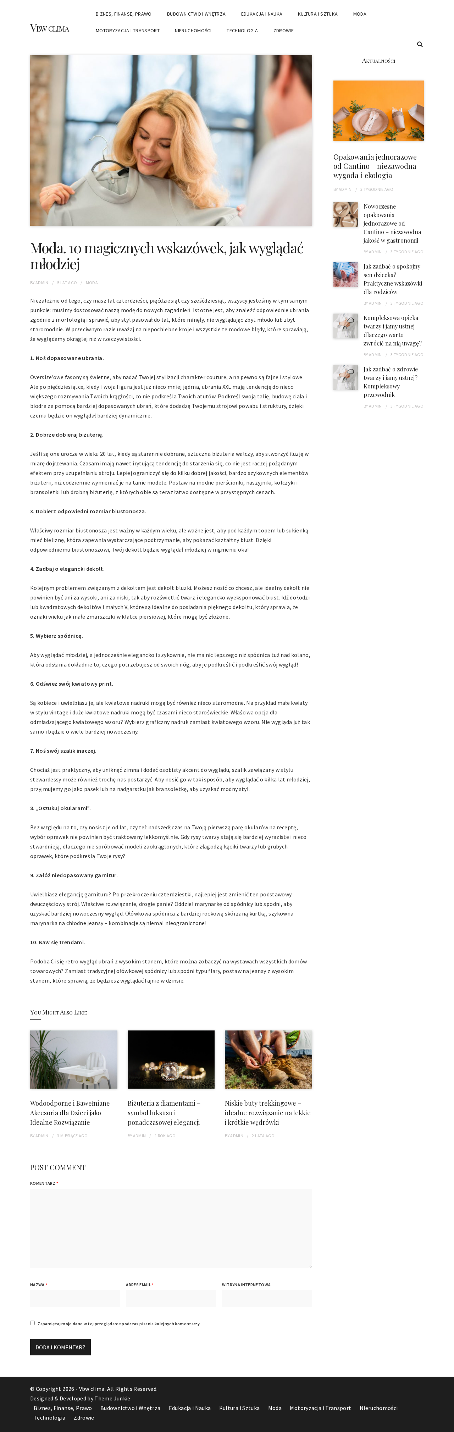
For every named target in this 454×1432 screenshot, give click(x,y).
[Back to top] (447, 1425)
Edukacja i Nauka (262, 14)
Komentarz (44, 1183)
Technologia (242, 30)
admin (42, 282)
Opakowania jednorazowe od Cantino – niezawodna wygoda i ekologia (375, 166)
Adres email (140, 1284)
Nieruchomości (193, 30)
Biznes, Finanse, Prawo (124, 14)
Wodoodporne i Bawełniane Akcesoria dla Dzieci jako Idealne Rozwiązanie (70, 1113)
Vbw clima (49, 27)
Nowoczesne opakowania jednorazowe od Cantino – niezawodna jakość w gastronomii (392, 223)
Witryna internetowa (246, 1284)
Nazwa (38, 1284)
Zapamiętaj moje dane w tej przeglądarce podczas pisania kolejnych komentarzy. (119, 1323)
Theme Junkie (112, 1398)
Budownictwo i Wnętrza (196, 14)
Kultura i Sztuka (318, 14)
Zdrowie (283, 30)
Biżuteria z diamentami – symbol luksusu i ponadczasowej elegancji (164, 1113)
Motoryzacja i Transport (128, 30)
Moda (359, 14)
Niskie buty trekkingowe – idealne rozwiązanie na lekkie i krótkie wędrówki (268, 1113)
